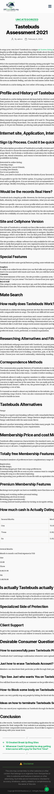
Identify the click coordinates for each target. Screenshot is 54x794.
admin (19, 39)
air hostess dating (45, 50)
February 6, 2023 (35, 39)
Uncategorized (27, 19)
